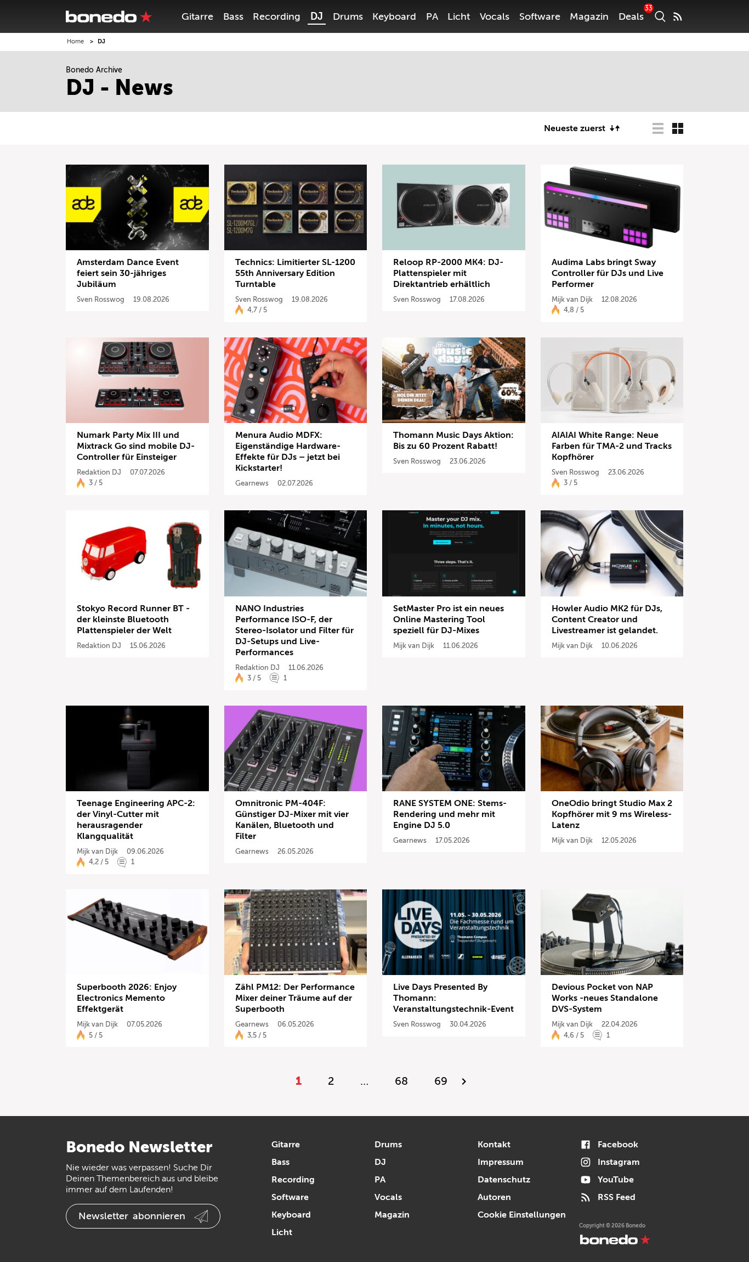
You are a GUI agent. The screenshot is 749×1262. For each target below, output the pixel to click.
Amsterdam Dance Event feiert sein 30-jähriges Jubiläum (128, 273)
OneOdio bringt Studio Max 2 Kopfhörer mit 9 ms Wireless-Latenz (612, 814)
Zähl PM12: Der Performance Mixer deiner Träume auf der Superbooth (295, 998)
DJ (316, 16)
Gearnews (252, 483)
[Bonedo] (109, 16)
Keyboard (394, 16)
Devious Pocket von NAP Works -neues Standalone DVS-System (605, 998)
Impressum (501, 1162)
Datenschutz (504, 1180)
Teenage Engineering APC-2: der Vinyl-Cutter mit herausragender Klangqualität (136, 819)
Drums (348, 16)
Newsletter (131, 1215)
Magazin (589, 16)
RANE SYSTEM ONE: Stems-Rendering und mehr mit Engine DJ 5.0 (450, 814)
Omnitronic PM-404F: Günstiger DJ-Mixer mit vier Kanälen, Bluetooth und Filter (292, 819)
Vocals (494, 16)
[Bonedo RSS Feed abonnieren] (677, 16)
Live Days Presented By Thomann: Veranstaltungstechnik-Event (453, 998)
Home (75, 41)
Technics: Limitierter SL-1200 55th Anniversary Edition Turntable (295, 273)
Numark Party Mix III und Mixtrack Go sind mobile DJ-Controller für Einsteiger (136, 446)
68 (401, 1081)
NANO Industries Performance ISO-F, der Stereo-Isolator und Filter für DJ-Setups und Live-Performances (294, 630)
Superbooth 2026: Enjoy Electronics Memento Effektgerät (127, 998)
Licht (458, 16)
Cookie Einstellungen (522, 1215)
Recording (276, 16)
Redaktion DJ (99, 472)
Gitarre (197, 16)
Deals (631, 16)
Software (539, 16)
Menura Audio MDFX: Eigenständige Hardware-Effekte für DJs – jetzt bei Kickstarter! (288, 451)
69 (440, 1081)
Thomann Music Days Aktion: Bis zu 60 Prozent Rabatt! (453, 440)
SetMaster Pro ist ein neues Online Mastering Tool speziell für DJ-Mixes (448, 619)
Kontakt (494, 1145)
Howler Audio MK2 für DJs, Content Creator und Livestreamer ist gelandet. (607, 619)
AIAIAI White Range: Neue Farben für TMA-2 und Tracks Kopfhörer (612, 446)
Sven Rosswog (100, 299)
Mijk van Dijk (572, 299)
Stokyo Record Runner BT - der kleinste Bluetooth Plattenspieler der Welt (133, 619)
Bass (233, 16)
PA (432, 16)
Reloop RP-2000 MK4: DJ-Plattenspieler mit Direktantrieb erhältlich (448, 273)
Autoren (494, 1197)
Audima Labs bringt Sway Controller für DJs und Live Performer (607, 273)
